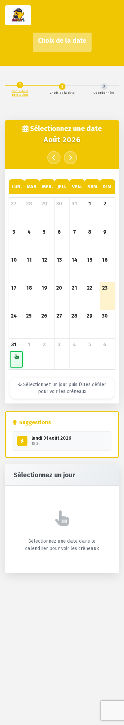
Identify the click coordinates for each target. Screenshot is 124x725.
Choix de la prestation (20, 93)
